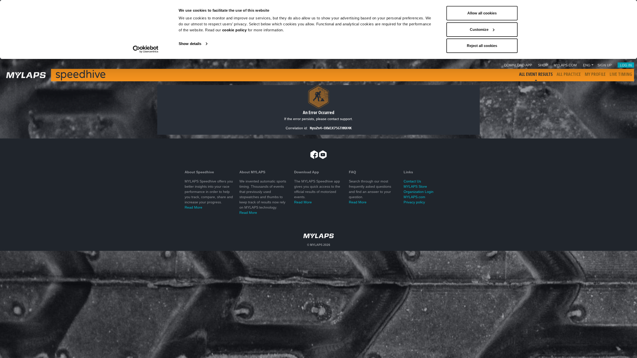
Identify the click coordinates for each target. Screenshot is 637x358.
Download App (518, 65)
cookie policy (234, 30)
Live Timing (621, 74)
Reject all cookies (482, 46)
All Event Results (536, 74)
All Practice (569, 74)
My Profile (595, 74)
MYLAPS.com (414, 197)
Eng (586, 65)
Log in (626, 65)
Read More (193, 207)
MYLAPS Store (415, 186)
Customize (479, 29)
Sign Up (604, 65)
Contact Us (412, 181)
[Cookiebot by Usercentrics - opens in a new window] (145, 49)
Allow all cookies (482, 13)
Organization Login (418, 192)
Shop (543, 65)
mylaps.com (565, 65)
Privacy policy (414, 202)
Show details (190, 44)
